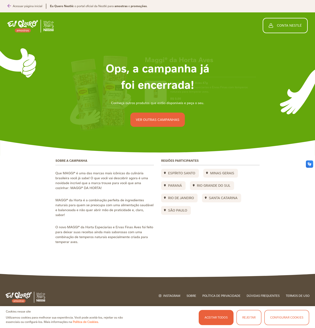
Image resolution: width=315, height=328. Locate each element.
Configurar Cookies (286, 317)
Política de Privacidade (221, 295)
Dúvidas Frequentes (263, 295)
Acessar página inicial (27, 6)
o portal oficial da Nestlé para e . (98, 6)
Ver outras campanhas (157, 120)
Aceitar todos (216, 317)
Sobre (191, 295)
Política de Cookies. (86, 322)
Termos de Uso (298, 295)
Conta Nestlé (289, 25)
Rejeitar (249, 317)
